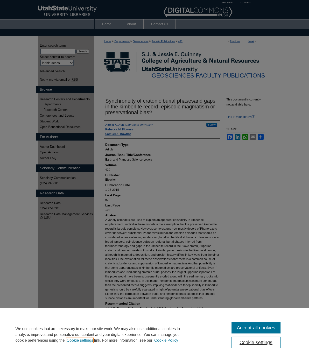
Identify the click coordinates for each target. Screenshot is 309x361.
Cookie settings (80, 340)
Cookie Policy (166, 340)
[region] (154, 334)
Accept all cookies (256, 327)
